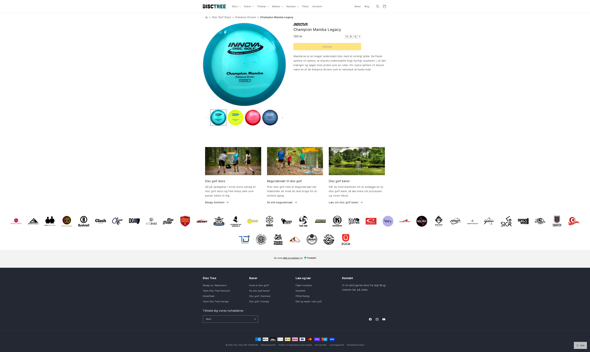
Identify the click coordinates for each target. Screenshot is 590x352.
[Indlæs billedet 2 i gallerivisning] (236, 118)
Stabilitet (300, 290)
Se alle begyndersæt (280, 202)
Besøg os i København (215, 285)
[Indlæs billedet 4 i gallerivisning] (270, 118)
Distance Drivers (245, 17)
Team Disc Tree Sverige (216, 301)
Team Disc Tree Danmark (216, 290)
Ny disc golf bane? (259, 290)
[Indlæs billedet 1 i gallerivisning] (218, 118)
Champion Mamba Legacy (276, 17)
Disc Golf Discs (221, 17)
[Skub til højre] (282, 117)
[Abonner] (254, 319)
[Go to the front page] (206, 17)
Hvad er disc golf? (259, 285)
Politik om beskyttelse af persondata (295, 345)
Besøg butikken (214, 202)
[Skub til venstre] (206, 117)
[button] (236, 6)
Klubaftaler (209, 296)
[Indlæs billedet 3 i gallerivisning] (253, 118)
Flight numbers (304, 285)
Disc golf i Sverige (259, 301)
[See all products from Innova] (340, 24)
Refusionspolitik (268, 345)
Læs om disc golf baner (343, 202)
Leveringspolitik (337, 345)
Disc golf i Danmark (259, 296)
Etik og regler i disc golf (309, 301)
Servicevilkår (320, 345)
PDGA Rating (303, 296)
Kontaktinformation (355, 345)
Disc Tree (238, 345)
